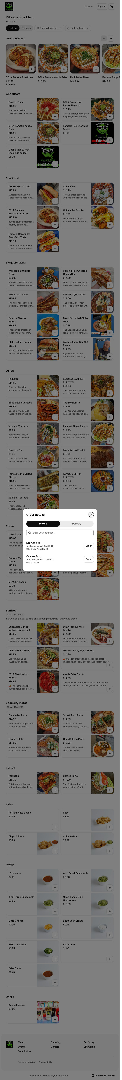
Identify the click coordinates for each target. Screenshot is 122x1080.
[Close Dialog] (91, 514)
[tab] (43, 524)
